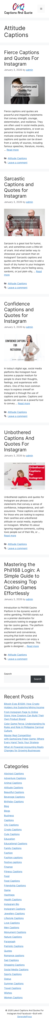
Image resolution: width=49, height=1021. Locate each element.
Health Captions (13, 899)
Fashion (8, 853)
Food (7, 876)
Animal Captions (13, 783)
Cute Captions (12, 834)
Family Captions (13, 848)
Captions (9, 820)
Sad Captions (11, 960)
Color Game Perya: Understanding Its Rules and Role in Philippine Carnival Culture (24, 727)
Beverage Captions (14, 797)
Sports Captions (13, 974)
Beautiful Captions (14, 792)
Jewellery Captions (14, 913)
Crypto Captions (13, 829)
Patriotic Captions (13, 946)
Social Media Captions (16, 969)
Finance (8, 867)
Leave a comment (17, 162)
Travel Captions (12, 988)
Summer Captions (14, 983)
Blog (6, 806)
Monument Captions (15, 932)
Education (9, 839)
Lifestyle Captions (14, 918)
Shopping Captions (14, 965)
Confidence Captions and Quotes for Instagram (19, 312)
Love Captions (12, 923)
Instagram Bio (11, 904)
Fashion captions (13, 857)
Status (7, 978)
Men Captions (11, 927)
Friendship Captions (15, 885)
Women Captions (13, 997)
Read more (13, 149)
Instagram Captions (14, 909)
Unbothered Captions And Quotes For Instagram (19, 440)
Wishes (8, 992)
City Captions (11, 825)
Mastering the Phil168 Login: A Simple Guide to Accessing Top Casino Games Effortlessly (22, 578)
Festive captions (13, 862)
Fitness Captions (13, 871)
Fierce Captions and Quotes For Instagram (21, 58)
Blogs (7, 811)
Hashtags (9, 895)
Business (9, 815)
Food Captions (12, 881)
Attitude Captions (17, 158)
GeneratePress (24, 1016)
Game (7, 890)
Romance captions (14, 955)
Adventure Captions (15, 778)
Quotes (8, 951)
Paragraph (9, 941)
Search (8, 673)
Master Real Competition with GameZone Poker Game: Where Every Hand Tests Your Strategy (24, 739)
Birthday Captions (14, 801)
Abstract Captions (14, 773)
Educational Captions (15, 843)
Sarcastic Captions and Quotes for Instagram (19, 187)
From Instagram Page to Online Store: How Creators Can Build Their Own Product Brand (24, 715)
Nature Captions (13, 937)
